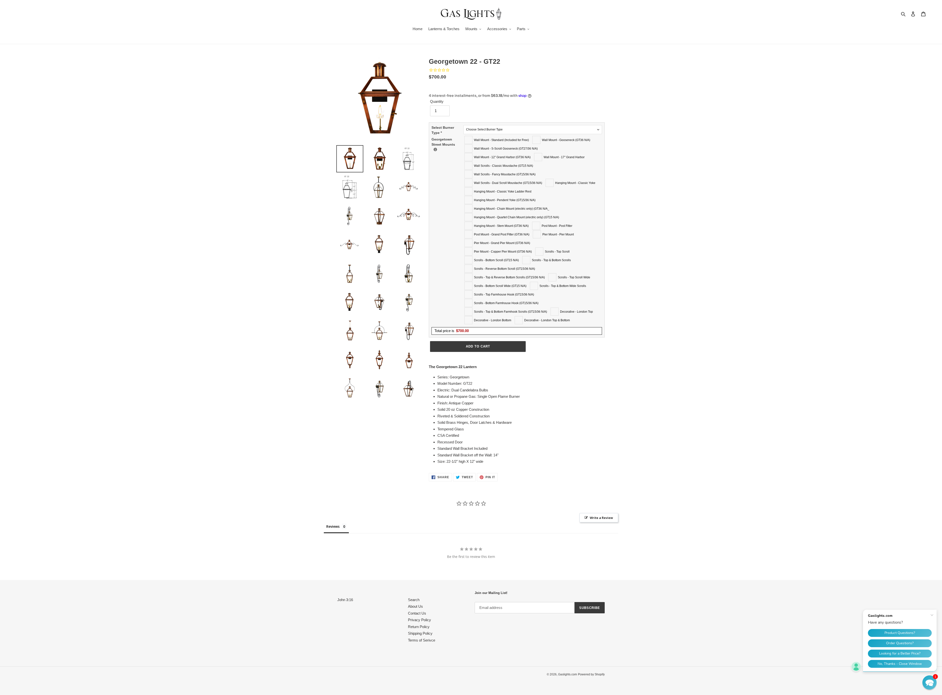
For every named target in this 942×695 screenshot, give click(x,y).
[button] (929, 682)
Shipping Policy (420, 633)
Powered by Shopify (591, 674)
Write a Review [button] (601, 517)
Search (413, 600)
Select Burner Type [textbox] (443, 130)
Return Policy (419, 627)
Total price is (451, 331)
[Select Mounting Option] (435, 149)
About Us (415, 606)
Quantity (437, 101)
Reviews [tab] (333, 526)
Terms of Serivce (421, 640)
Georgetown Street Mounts (447, 141)
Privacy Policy (419, 620)
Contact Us (417, 613)
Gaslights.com (567, 674)
